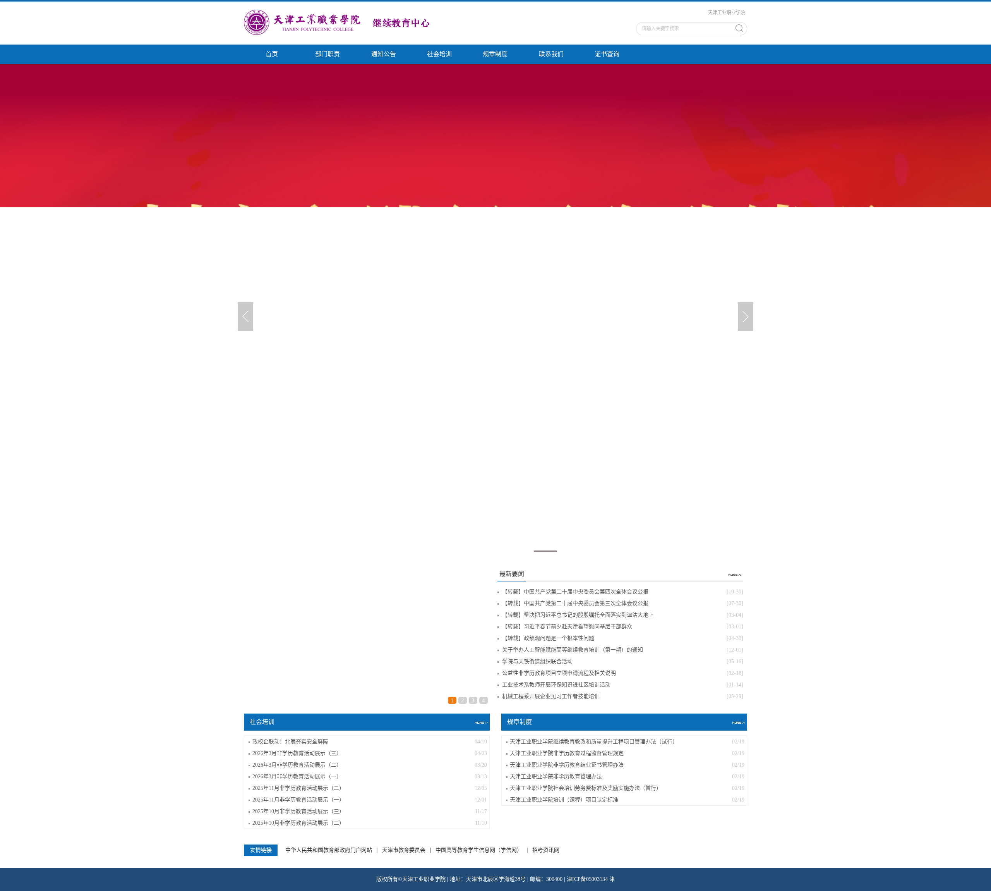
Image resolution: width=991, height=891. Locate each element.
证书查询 (607, 54)
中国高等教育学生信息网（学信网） (478, 850)
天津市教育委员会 (403, 850)
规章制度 (495, 54)
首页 (272, 54)
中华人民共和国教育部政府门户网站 (328, 850)
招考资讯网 (545, 850)
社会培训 (439, 54)
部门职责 (327, 54)
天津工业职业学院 (726, 12)
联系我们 (551, 54)
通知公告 (383, 54)
